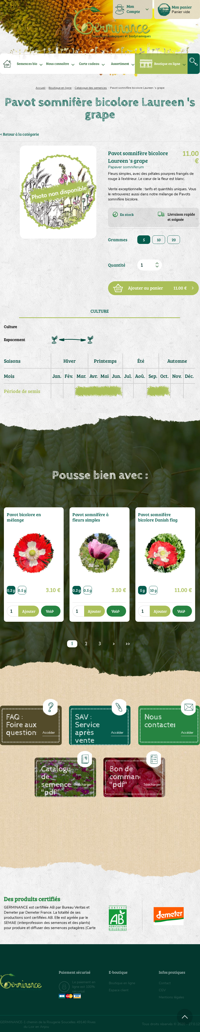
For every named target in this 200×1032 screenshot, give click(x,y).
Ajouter (28, 611)
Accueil (40, 88)
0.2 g (11, 590)
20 (174, 239)
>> (128, 644)
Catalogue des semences (91, 88)
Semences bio (27, 63)
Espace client (119, 990)
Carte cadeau (89, 63)
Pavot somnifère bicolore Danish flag (158, 517)
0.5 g (22, 590)
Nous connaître (57, 63)
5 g (142, 590)
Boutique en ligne (167, 63)
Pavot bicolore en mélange (24, 517)
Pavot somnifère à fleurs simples (90, 517)
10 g (153, 590)
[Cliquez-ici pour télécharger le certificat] (169, 916)
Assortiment (120, 63)
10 (159, 239)
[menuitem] (177, 9)
